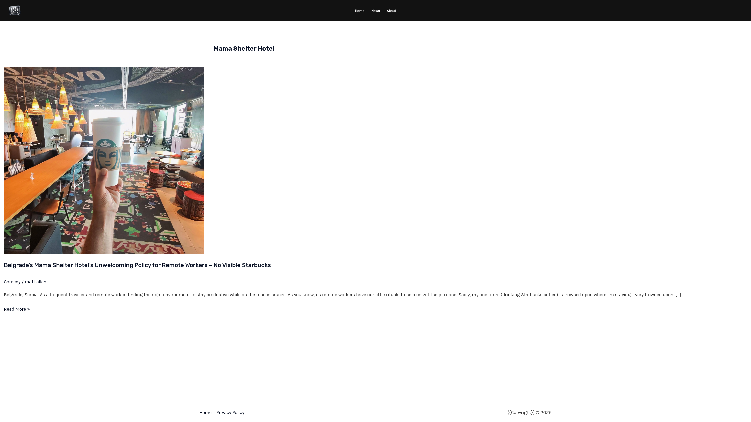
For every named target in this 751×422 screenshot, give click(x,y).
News (375, 11)
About (391, 11)
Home (359, 11)
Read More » (17, 308)
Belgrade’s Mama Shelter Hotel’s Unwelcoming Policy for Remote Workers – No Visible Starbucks (137, 265)
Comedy (12, 281)
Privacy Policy (230, 412)
